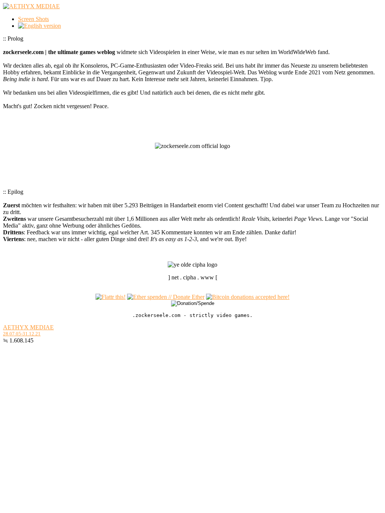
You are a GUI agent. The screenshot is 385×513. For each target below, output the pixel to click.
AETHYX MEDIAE (28, 327)
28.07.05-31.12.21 (22, 333)
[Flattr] (110, 297)
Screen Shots (33, 19)
